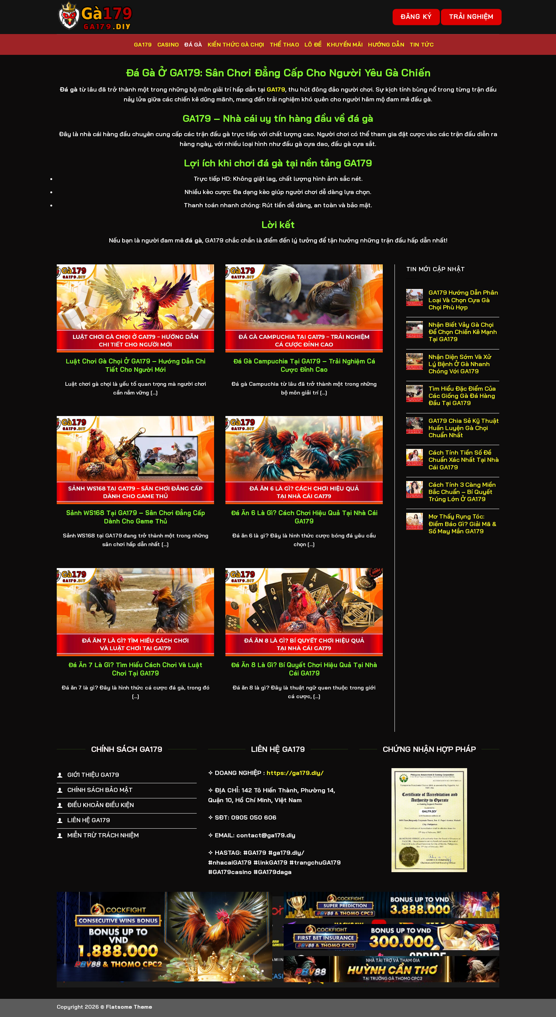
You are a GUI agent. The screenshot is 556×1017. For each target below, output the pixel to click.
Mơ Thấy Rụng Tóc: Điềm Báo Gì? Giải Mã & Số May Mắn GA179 (462, 523)
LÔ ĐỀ (312, 44)
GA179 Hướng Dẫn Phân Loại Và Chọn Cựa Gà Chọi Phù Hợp (463, 300)
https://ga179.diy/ (295, 772)
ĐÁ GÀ (193, 44)
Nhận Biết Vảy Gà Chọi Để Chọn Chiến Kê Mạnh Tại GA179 (463, 332)
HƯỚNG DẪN (386, 44)
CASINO (168, 44)
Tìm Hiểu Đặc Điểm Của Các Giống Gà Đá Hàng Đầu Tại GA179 (462, 396)
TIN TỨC (421, 44)
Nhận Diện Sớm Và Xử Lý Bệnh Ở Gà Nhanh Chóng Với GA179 (460, 364)
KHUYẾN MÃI (345, 44)
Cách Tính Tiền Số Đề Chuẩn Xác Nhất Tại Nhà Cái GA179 (464, 459)
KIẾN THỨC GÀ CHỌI (236, 44)
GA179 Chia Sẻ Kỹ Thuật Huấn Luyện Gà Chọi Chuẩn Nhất (464, 428)
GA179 (143, 44)
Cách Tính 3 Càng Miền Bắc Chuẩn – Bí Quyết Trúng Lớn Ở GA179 (462, 492)
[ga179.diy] (94, 17)
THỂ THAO (284, 44)
